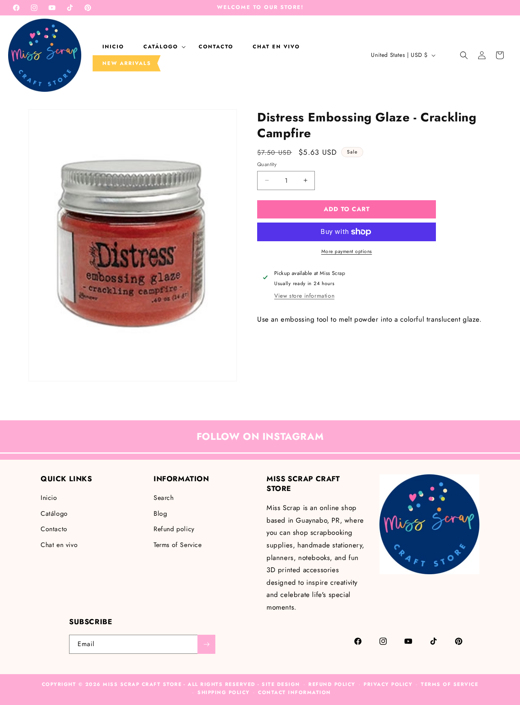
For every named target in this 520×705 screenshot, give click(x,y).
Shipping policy (223, 692)
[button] (161, 47)
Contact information (294, 692)
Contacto (54, 529)
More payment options (346, 251)
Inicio (49, 497)
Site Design (281, 684)
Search (164, 497)
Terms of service (449, 684)
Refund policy (174, 529)
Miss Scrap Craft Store (142, 684)
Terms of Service (178, 544)
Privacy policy (388, 684)
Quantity (267, 164)
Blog (160, 513)
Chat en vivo (59, 544)
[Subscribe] (206, 644)
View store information (304, 296)
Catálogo (54, 513)
